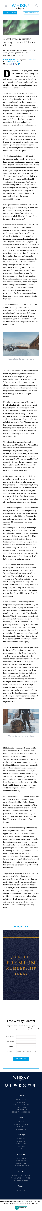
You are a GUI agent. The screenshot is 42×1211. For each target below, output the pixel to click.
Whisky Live (21, 1190)
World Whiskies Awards (21, 1178)
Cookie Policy (21, 1109)
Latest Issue (21, 1158)
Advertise (21, 1102)
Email (11, 1047)
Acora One (33, 1203)
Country (10, 1051)
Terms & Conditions (21, 1105)
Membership (21, 1163)
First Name (10, 1037)
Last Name (10, 1042)
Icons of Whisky (21, 1180)
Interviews (21, 1127)
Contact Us (21, 1100)
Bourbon (21, 1146)
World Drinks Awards (21, 1175)
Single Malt (21, 1144)
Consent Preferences (21, 1112)
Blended (21, 1141)
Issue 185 (32, 60)
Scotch (21, 1149)
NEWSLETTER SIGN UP (31, 13)
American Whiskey (21, 1166)
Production (9, 60)
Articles (21, 1122)
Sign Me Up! (21, 1059)
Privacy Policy (21, 1107)
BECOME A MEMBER (10, 13)
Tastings (21, 1139)
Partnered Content (21, 1124)
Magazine (21, 926)
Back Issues (21, 1161)
